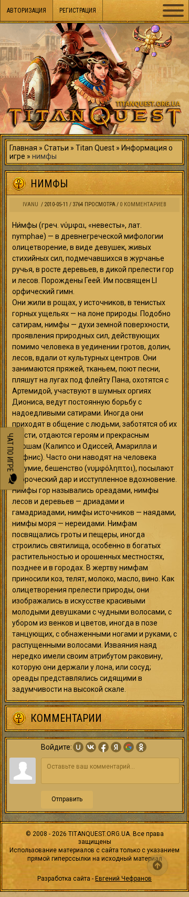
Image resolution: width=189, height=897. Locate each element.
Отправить (66, 799)
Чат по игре (10, 453)
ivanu (30, 204)
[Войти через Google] (128, 747)
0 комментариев (143, 204)
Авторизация (26, 10)
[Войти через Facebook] (103, 747)
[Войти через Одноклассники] (141, 747)
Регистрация (77, 10)
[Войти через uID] (78, 747)
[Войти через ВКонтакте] (91, 747)
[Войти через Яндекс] (116, 747)
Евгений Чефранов (123, 878)
